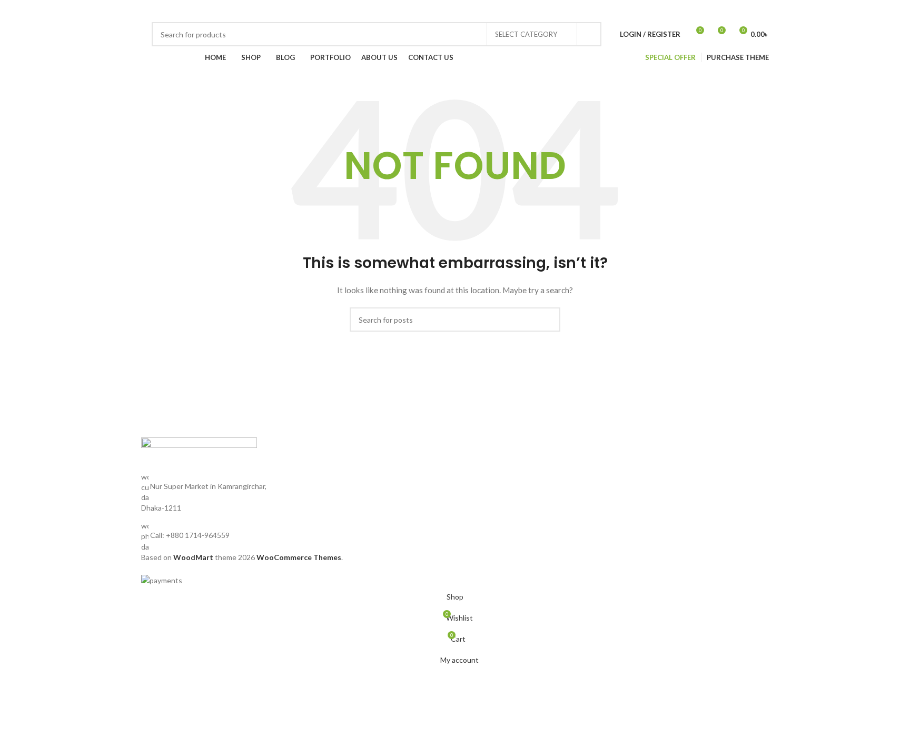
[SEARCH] (589, 34)
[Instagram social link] (604, 11)
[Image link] (199, 453)
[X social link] (592, 11)
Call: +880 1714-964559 (190, 535)
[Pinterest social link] (630, 11)
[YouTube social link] (617, 11)
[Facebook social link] (579, 11)
